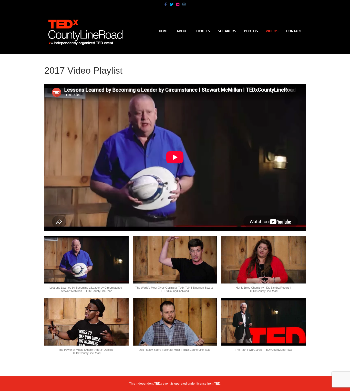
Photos (251, 31)
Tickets (203, 31)
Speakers (227, 31)
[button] (86, 267)
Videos (272, 31)
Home (164, 31)
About (182, 31)
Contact (294, 31)
